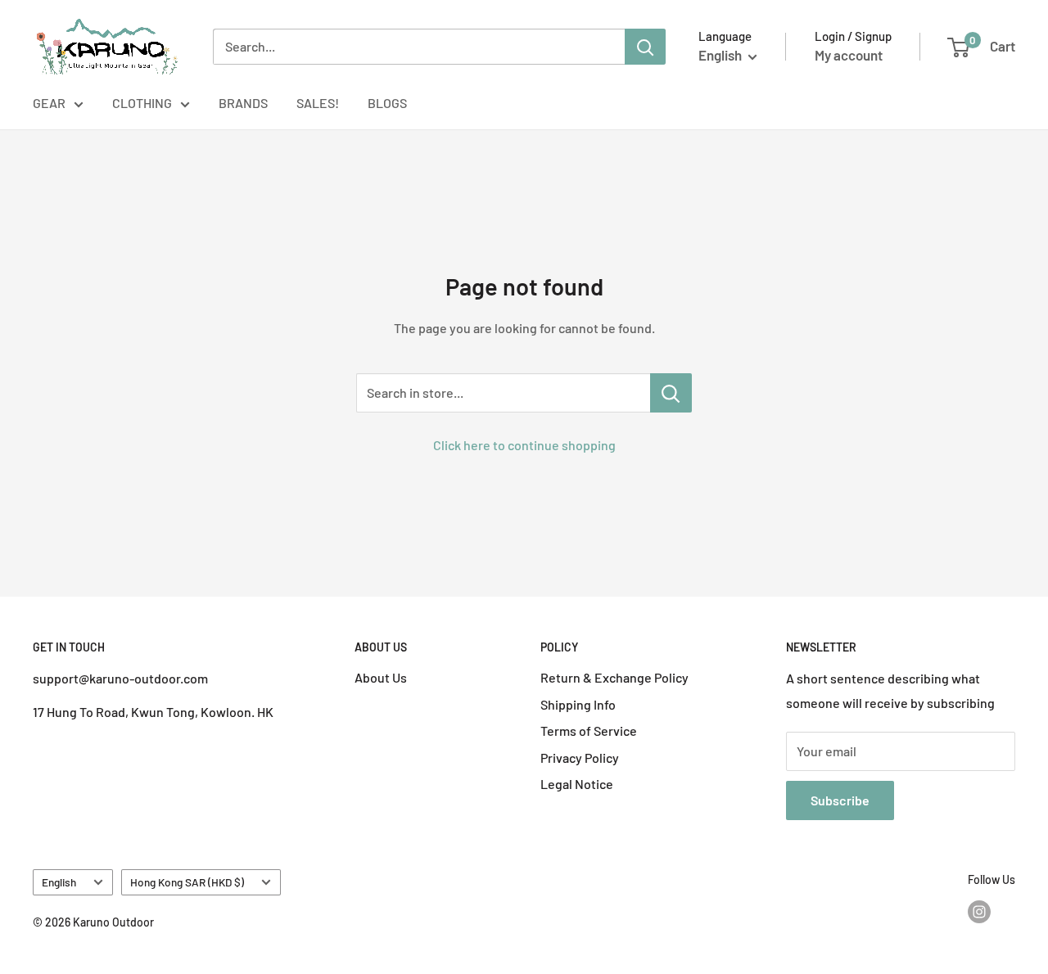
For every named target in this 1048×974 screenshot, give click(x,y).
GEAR (49, 102)
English (59, 882)
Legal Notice (576, 783)
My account (849, 55)
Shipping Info (578, 704)
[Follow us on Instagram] (979, 911)
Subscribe (840, 800)
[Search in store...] (671, 393)
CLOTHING (142, 102)
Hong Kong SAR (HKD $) (187, 882)
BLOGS (387, 102)
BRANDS (243, 102)
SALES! (317, 102)
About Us (381, 677)
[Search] (645, 47)
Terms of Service (588, 730)
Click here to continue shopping (524, 445)
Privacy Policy (579, 757)
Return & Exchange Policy (614, 677)
